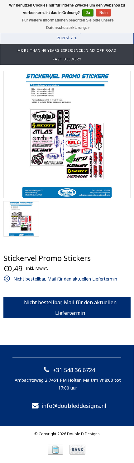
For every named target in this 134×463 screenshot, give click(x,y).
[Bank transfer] (77, 450)
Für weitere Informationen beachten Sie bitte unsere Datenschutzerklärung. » (68, 24)
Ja (88, 13)
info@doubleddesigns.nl (73, 405)
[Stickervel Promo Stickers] (67, 134)
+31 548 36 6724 (74, 370)
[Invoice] (55, 450)
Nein (103, 13)
